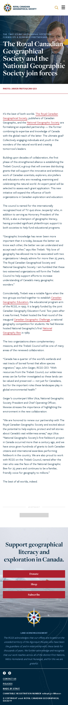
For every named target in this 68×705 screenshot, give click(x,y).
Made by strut (11, 688)
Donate (33, 574)
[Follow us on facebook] (4, 673)
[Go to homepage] (19, 8)
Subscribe (34, 594)
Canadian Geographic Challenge (32, 319)
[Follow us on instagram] (9, 673)
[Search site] (56, 8)
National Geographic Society (43, 122)
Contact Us (9, 678)
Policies (7, 683)
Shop (34, 584)
